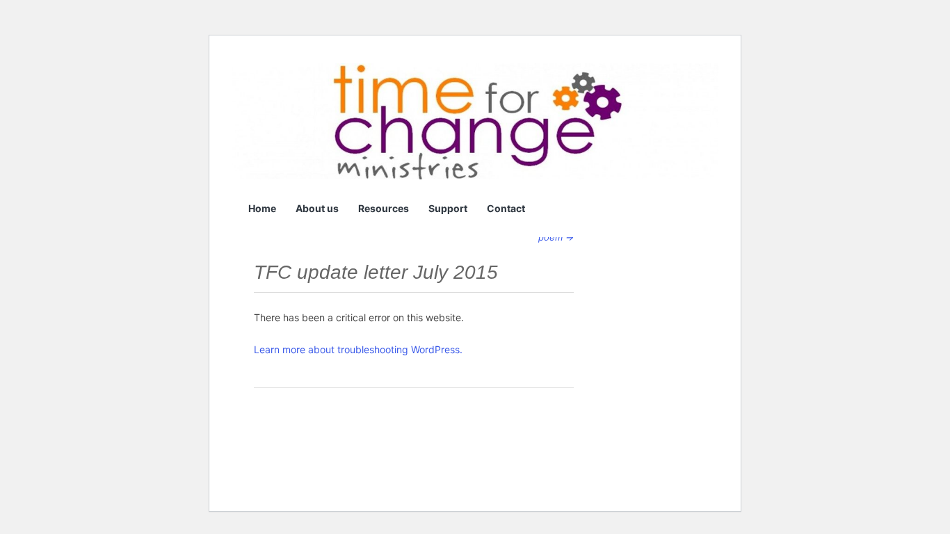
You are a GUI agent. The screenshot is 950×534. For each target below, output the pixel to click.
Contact (506, 208)
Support (447, 208)
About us (317, 208)
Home (262, 208)
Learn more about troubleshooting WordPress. (358, 349)
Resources (383, 208)
